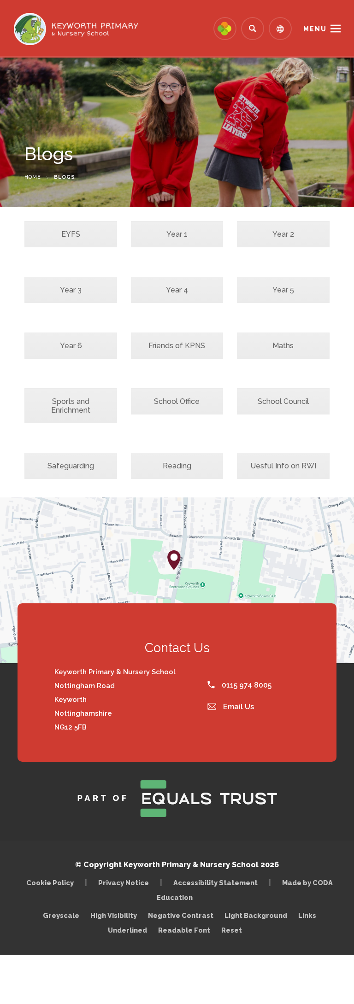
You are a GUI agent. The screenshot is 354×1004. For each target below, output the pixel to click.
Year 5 (283, 290)
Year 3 (71, 290)
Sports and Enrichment (70, 405)
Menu (315, 29)
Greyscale (61, 915)
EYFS (70, 234)
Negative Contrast (180, 915)
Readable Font (184, 930)
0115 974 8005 (245, 685)
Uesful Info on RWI (283, 465)
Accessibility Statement (215, 883)
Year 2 (283, 234)
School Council (283, 401)
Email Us (237, 706)
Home (32, 177)
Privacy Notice (123, 883)
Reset (231, 930)
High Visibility (113, 915)
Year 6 (71, 345)
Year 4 (177, 290)
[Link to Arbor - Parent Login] (224, 28)
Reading (177, 465)
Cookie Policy (50, 883)
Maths (283, 345)
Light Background (255, 915)
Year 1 (177, 234)
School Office (177, 401)
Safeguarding (70, 465)
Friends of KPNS (176, 345)
